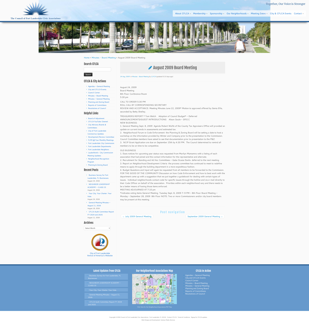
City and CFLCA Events (97, 89)
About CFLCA (182, 13)
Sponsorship (216, 13)
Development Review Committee (101, 137)
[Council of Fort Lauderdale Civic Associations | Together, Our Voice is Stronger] (35, 8)
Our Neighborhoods (237, 13)
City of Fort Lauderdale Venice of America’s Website (100, 254)
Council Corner (94, 92)
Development (156, 320)
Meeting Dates (258, 13)
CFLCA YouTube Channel (98, 121)
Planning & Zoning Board (98, 165)
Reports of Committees (97, 105)
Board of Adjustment (96, 118)
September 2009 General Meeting (205, 216)
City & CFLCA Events (280, 13)
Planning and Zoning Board (98, 102)
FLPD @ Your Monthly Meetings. (101, 140)
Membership (199, 13)
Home (86, 57)
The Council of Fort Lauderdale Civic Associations (36, 18)
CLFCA (153, 76)
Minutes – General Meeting (99, 99)
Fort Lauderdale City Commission (101, 143)
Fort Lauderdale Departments (99, 146)
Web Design (145, 320)
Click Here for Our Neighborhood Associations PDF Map (154, 307)
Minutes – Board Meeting (98, 96)
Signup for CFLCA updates (199, 317)
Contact (298, 13)
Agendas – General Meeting (99, 86)
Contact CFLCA (172, 317)
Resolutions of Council (97, 108)
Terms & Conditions (184, 317)
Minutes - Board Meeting (104, 57)
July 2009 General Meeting (137, 216)
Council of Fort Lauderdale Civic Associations (134, 317)
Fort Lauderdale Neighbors (98, 149)
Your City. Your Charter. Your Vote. (103, 290)
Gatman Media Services (168, 320)
